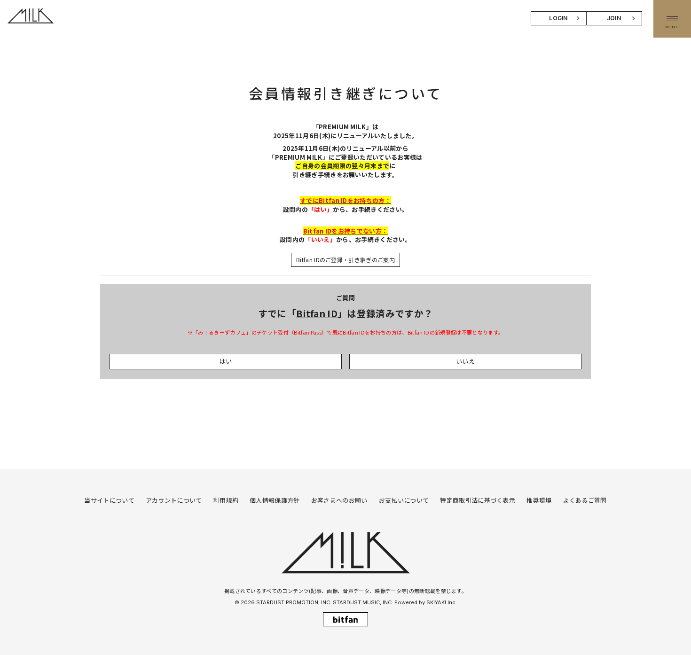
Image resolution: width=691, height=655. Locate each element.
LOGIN (558, 18)
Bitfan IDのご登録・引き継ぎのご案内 (345, 260)
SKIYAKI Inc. (441, 602)
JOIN (614, 18)
